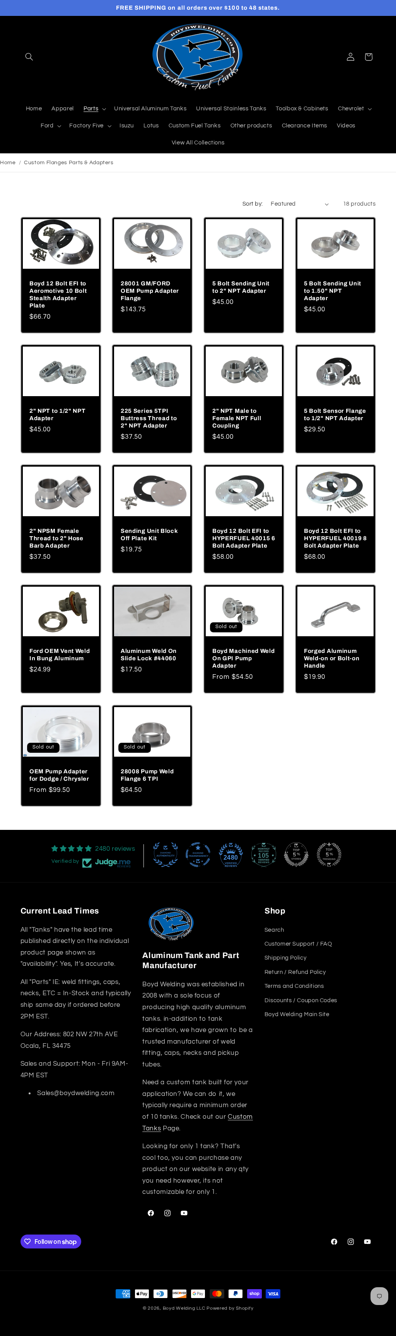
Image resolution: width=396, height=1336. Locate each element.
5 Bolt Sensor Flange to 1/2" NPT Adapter (335, 414)
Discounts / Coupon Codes (301, 1000)
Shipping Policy (285, 958)
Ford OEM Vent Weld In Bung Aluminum (59, 654)
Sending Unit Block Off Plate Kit (149, 534)
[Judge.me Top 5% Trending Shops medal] (329, 854)
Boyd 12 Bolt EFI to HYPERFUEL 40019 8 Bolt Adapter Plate (335, 538)
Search (274, 930)
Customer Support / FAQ (298, 944)
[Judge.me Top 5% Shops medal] (296, 854)
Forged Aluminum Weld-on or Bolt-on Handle (331, 658)
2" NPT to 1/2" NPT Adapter (57, 414)
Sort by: (252, 204)
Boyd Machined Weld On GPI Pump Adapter (243, 658)
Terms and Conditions (294, 986)
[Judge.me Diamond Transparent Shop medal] (198, 854)
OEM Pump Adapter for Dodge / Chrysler (59, 774)
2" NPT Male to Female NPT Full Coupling (236, 417)
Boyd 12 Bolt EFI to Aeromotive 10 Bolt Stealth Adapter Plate (58, 294)
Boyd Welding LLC (184, 1308)
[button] (29, 57)
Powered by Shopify (230, 1308)
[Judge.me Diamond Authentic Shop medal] (165, 854)
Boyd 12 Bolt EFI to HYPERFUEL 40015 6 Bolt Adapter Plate (243, 538)
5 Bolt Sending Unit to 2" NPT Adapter (241, 287)
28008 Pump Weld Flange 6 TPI (147, 774)
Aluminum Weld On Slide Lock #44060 (149, 654)
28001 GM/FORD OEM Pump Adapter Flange (150, 290)
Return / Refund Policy (295, 972)
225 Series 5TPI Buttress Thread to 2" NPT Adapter (149, 417)
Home (8, 162)
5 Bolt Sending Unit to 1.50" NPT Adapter (332, 290)
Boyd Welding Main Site (297, 1014)
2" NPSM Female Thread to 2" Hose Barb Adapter (56, 538)
